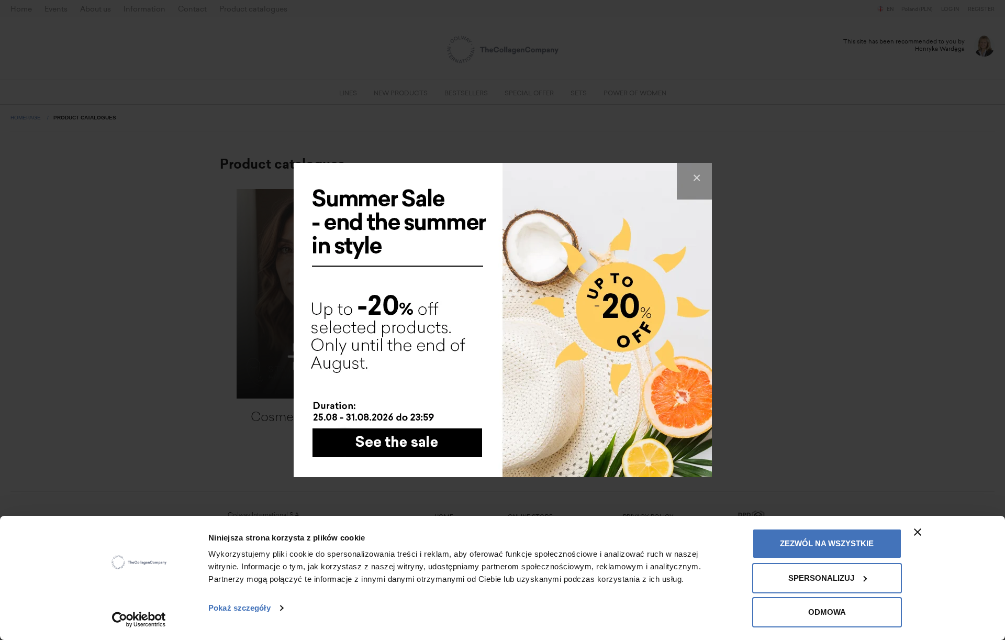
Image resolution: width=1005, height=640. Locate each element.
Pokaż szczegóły (239, 607)
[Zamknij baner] (917, 532)
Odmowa (827, 612)
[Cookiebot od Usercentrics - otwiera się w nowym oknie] (139, 619)
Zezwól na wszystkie (827, 543)
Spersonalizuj (821, 577)
